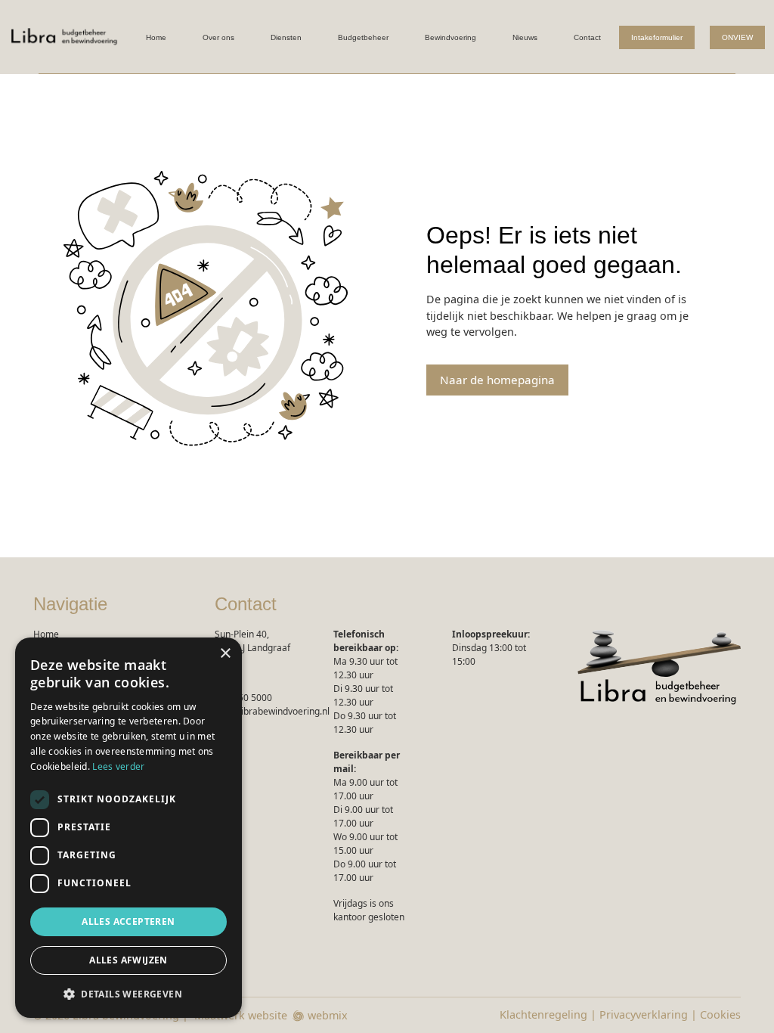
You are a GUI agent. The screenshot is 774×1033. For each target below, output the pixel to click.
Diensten (286, 37)
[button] (128, 994)
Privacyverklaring (643, 1014)
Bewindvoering (450, 37)
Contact (587, 37)
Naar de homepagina (497, 379)
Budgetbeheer (363, 37)
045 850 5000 (243, 697)
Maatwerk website (240, 1015)
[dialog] (128, 827)
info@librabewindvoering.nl (272, 711)
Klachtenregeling (543, 1014)
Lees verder (118, 766)
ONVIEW (737, 37)
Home (156, 37)
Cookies (720, 1014)
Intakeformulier (657, 37)
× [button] (225, 653)
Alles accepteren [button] (128, 921)
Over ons (218, 37)
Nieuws (524, 37)
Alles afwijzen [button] (128, 960)
